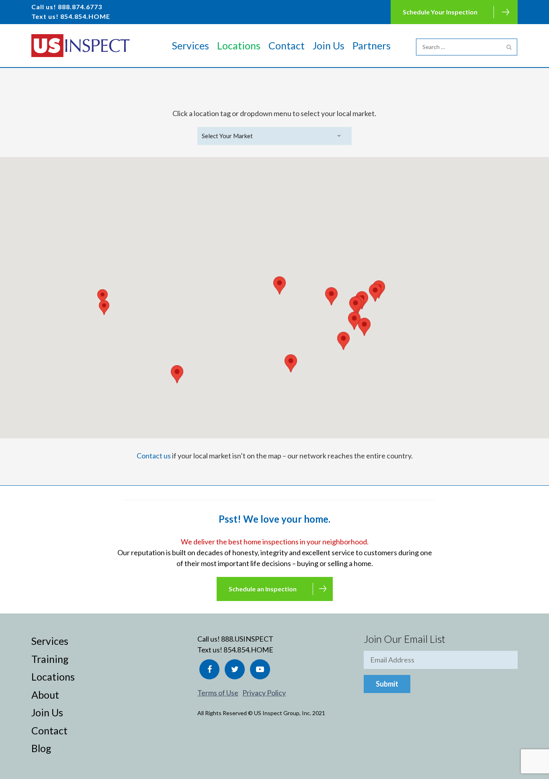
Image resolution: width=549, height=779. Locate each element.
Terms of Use (217, 692)
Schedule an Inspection (263, 589)
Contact (286, 45)
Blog (41, 748)
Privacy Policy (264, 692)
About (45, 695)
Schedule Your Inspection (440, 12)
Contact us (154, 455)
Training (50, 659)
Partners (371, 45)
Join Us (328, 45)
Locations (238, 45)
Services (190, 45)
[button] (355, 305)
